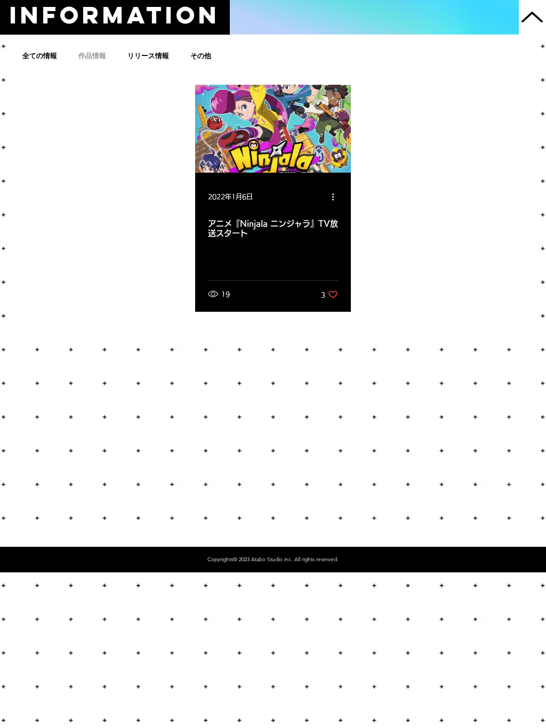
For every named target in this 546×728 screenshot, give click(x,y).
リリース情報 (148, 56)
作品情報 (92, 56)
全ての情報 (39, 56)
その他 (200, 56)
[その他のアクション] (336, 196)
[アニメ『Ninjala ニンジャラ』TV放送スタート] (273, 129)
